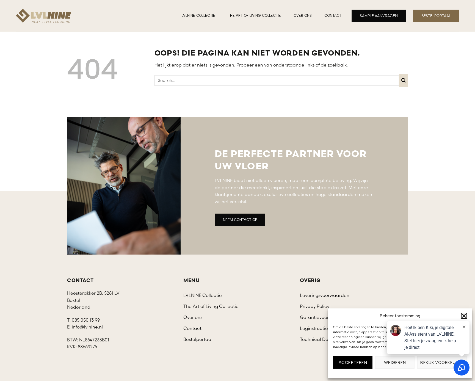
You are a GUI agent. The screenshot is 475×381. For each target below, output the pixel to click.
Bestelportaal (197, 339)
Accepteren (353, 362)
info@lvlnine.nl (87, 327)
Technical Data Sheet (323, 339)
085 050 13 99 (86, 320)
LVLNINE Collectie (198, 15)
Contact (333, 15)
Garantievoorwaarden (324, 317)
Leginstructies (315, 328)
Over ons (303, 15)
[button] (464, 316)
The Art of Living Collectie (254, 15)
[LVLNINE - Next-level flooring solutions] (43, 16)
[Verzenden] (403, 80)
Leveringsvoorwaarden (324, 295)
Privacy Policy (314, 306)
